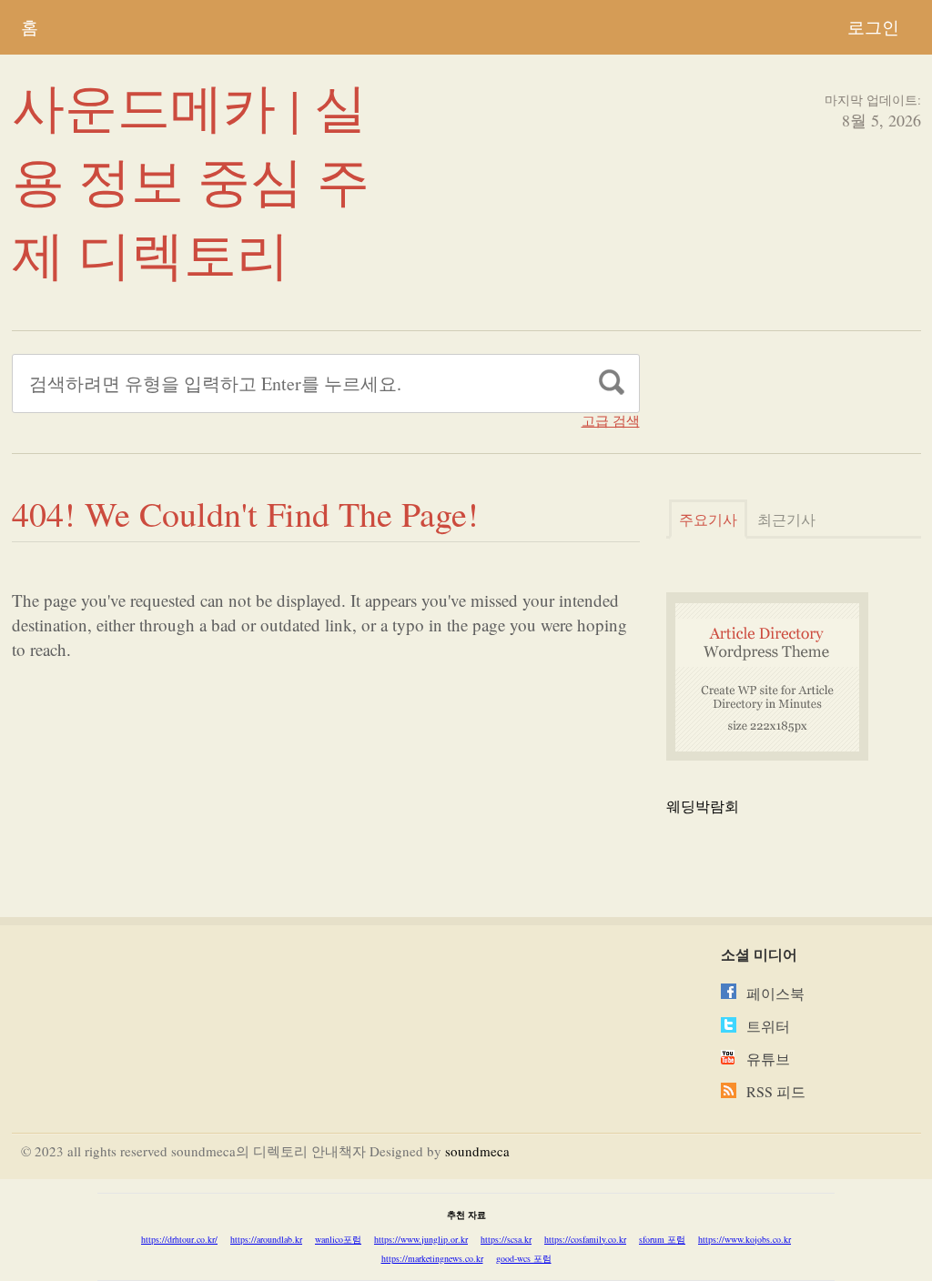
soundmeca (477, 1151)
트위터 (768, 1025)
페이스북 (775, 993)
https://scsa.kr (506, 1239)
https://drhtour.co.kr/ (179, 1239)
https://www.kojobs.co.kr (744, 1239)
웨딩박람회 (702, 805)
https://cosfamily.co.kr (585, 1239)
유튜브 (768, 1058)
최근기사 (786, 519)
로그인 (873, 26)
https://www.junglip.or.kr (421, 1239)
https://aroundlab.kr (266, 1239)
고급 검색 (611, 421)
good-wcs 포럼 (524, 1258)
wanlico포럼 (338, 1239)
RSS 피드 (775, 1091)
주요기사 (708, 519)
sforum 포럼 (662, 1239)
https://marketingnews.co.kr (432, 1258)
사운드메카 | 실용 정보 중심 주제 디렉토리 (191, 179)
